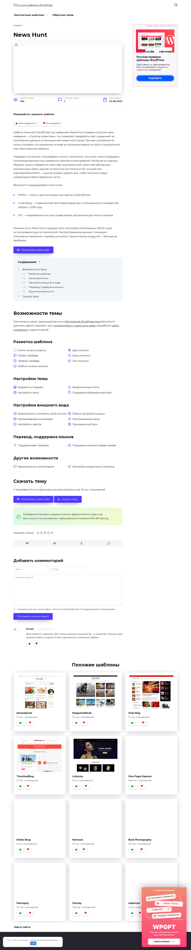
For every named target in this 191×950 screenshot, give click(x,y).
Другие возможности (41, 291)
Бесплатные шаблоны (29, 15)
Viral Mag (134, 713)
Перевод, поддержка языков (46, 287)
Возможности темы (35, 269)
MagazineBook (81, 713)
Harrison (77, 839)
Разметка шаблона (39, 274)
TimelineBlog (25, 776)
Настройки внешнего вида (44, 282)
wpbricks (134, 903)
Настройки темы (38, 278)
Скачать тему (31, 296)
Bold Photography (140, 839)
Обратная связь (63, 15)
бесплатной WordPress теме (82, 321)
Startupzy (22, 903)
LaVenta (77, 776)
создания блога (63, 325)
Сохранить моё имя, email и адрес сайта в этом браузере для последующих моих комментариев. (66, 609)
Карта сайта (22, 927)
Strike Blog (23, 839)
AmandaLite (24, 713)
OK (33, 943)
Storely (77, 903)
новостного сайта (85, 325)
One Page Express (140, 776)
